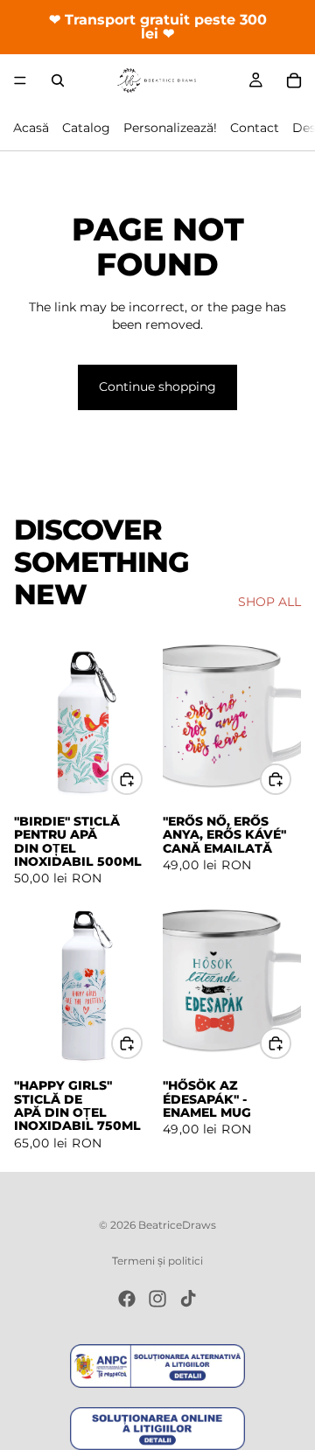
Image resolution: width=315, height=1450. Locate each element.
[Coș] (294, 80)
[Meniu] (20, 80)
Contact (254, 128)
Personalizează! (170, 128)
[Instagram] (157, 1298)
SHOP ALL (269, 602)
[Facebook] (126, 1298)
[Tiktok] (188, 1298)
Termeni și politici (157, 1260)
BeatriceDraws (177, 1224)
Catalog (86, 128)
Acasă (31, 128)
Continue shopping (157, 386)
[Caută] (57, 80)
